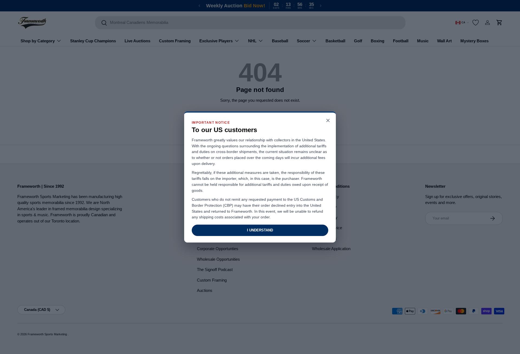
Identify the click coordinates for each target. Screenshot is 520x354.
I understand (260, 230)
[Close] (328, 121)
